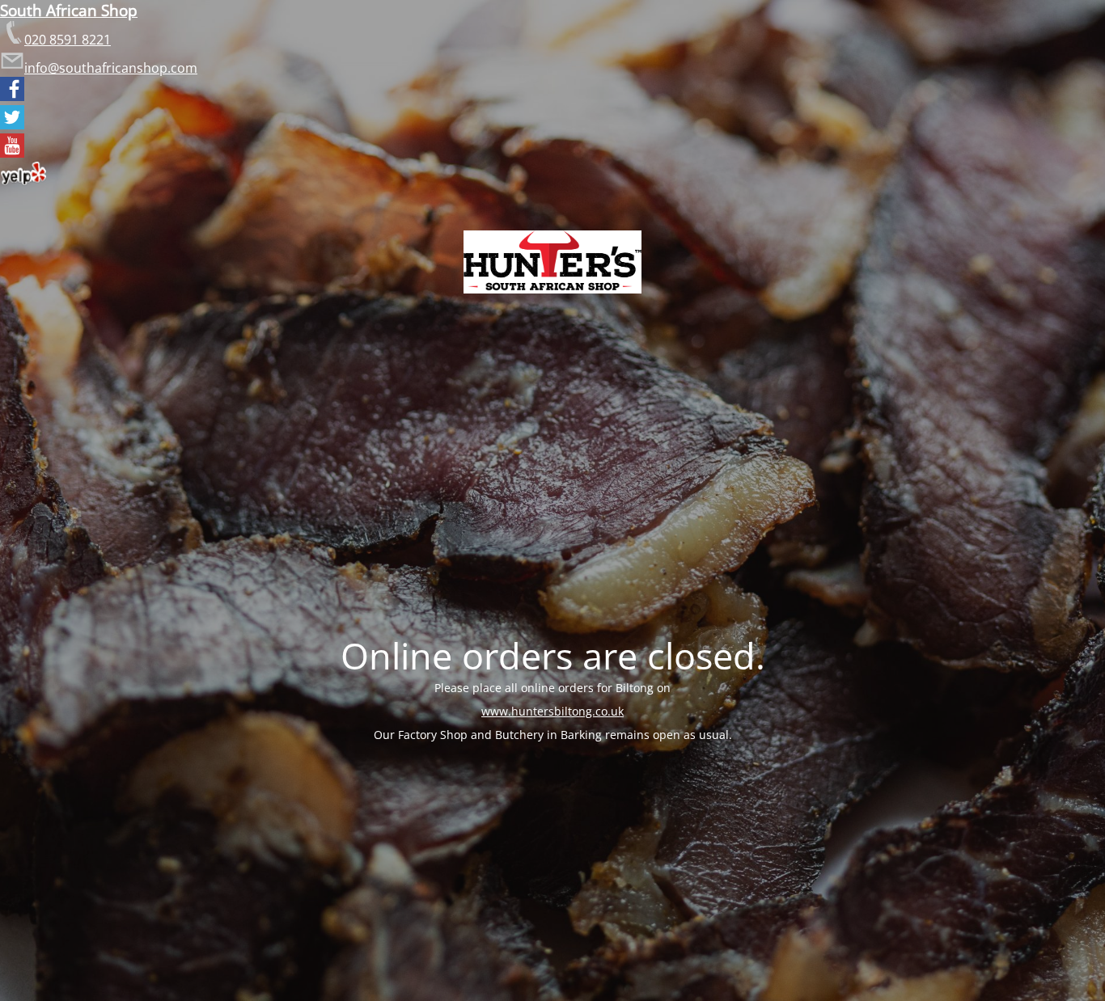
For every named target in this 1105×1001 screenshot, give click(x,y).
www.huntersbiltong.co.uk (552, 711)
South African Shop (69, 10)
